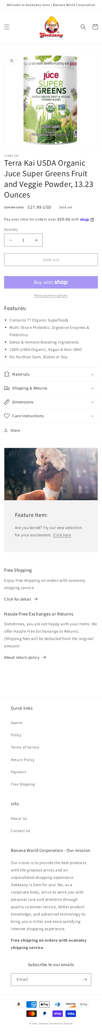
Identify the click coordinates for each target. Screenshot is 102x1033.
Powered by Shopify (61, 1023)
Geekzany (43, 1023)
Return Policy (23, 759)
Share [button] (15, 430)
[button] (7, 27)
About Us (19, 818)
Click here (62, 534)
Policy (16, 734)
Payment (18, 771)
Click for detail (17, 599)
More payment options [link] (51, 295)
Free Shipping (23, 784)
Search (17, 722)
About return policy (21, 657)
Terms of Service (25, 747)
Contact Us (20, 830)
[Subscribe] (85, 979)
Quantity (11, 229)
